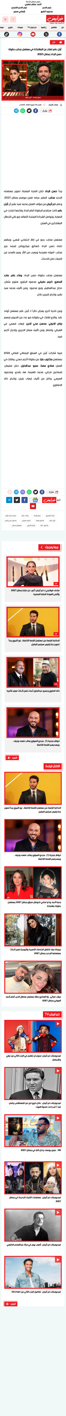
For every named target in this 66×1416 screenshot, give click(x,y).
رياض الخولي (31, 525)
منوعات (20, 27)
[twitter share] (29, 110)
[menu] (13, 19)
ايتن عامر (52, 520)
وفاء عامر (24, 515)
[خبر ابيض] (55, 18)
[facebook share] (35, 110)
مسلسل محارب (17, 525)
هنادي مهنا (40, 520)
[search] (5, 19)
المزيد (14, 758)
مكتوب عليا (44, 525)
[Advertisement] (33, 152)
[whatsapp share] (22, 110)
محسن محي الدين (11, 520)
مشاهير (54, 27)
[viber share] (16, 110)
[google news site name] (35, 500)
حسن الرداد (37, 515)
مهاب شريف (53, 104)
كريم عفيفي (26, 520)
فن (62, 27)
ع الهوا (44, 27)
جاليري (10, 27)
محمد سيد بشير (10, 515)
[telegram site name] (9, 500)
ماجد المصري (50, 515)
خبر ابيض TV (32, 27)
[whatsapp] (9, 492)
